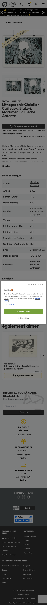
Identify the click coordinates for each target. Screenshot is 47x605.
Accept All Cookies (23, 311)
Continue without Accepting (35, 284)
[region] (23, 302)
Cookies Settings (23, 318)
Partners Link (9, 304)
